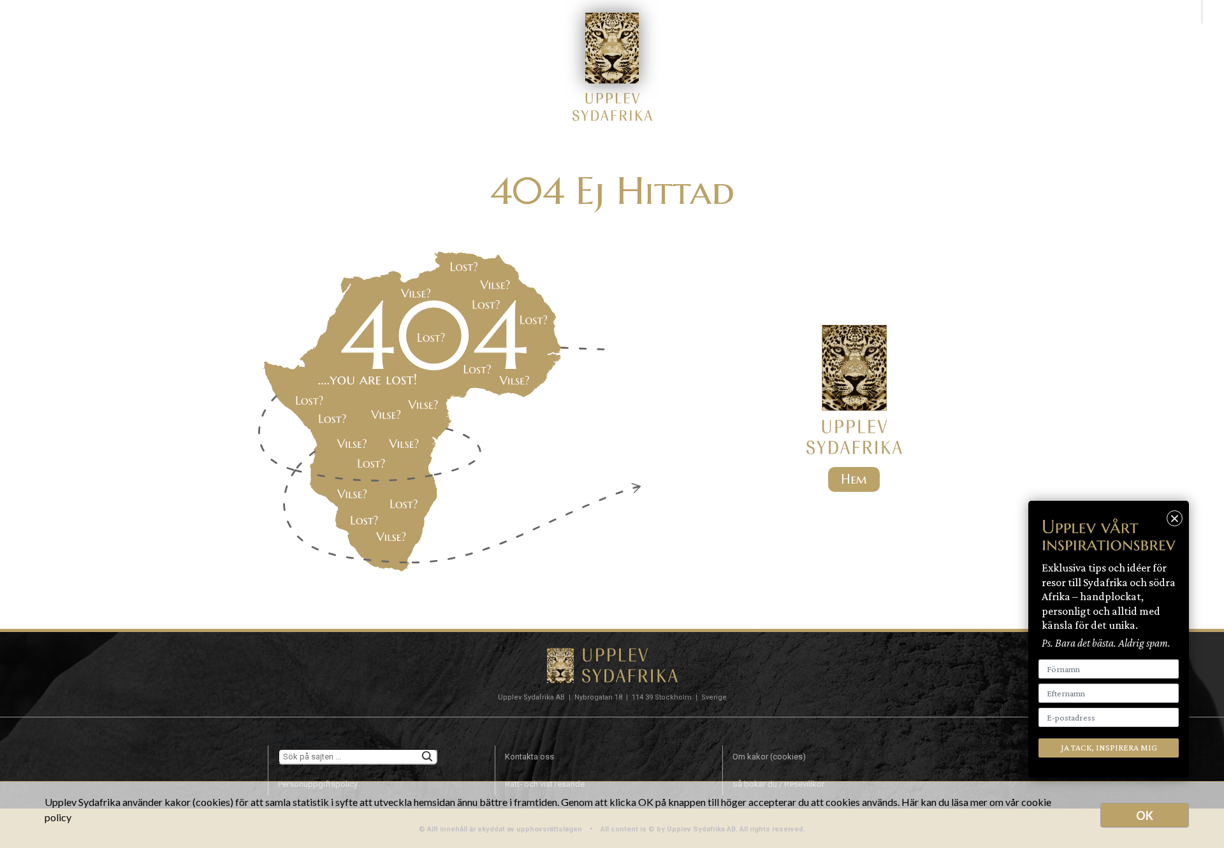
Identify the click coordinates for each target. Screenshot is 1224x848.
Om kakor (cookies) (769, 756)
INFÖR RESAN (702, 31)
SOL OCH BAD (522, 31)
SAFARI (445, 31)
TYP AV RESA (369, 31)
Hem (854, 479)
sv (1190, 11)
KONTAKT (850, 31)
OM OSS (781, 31)
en (1213, 11)
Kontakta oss (529, 756)
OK (1144, 815)
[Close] (1175, 518)
